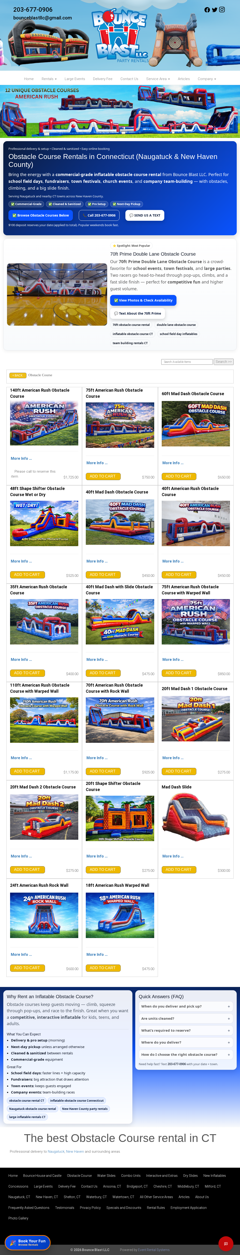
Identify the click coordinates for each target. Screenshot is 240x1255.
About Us (202, 1197)
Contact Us (129, 79)
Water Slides (106, 1176)
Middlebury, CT (188, 1186)
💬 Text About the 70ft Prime (137, 313)
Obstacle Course (79, 1176)
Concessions (18, 1186)
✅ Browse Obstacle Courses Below (40, 215)
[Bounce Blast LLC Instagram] (222, 11)
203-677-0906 (33, 9)
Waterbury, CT (96, 1197)
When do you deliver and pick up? (171, 1006)
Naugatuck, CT (19, 1197)
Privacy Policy (90, 1208)
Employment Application (189, 1208)
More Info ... (21, 458)
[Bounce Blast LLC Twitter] (215, 11)
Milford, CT (213, 1186)
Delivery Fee (102, 79)
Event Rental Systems (154, 1250)
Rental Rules (156, 1208)
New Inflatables (214, 1176)
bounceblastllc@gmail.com (42, 18)
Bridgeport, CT (137, 1186)
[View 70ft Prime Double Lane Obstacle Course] (57, 294)
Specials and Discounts (123, 1208)
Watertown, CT (123, 1197)
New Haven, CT (47, 1197)
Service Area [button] (157, 79)
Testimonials (64, 1208)
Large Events (75, 79)
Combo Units (131, 1176)
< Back (17, 375)
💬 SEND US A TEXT (144, 215)
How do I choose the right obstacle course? (179, 1054)
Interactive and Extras (162, 1176)
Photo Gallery (18, 1218)
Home (29, 79)
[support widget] (225, 1243)
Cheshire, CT (163, 1186)
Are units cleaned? (157, 1018)
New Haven (75, 1151)
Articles (184, 79)
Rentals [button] (48, 79)
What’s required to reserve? (166, 1030)
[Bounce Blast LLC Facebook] (207, 11)
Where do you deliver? (161, 1042)
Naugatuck (56, 1151)
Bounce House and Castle (42, 1176)
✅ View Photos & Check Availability (143, 300)
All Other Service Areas (156, 1197)
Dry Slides (190, 1176)
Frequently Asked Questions (28, 1208)
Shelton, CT (72, 1197)
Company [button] (206, 79)
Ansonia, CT (112, 1186)
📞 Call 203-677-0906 (99, 215)
